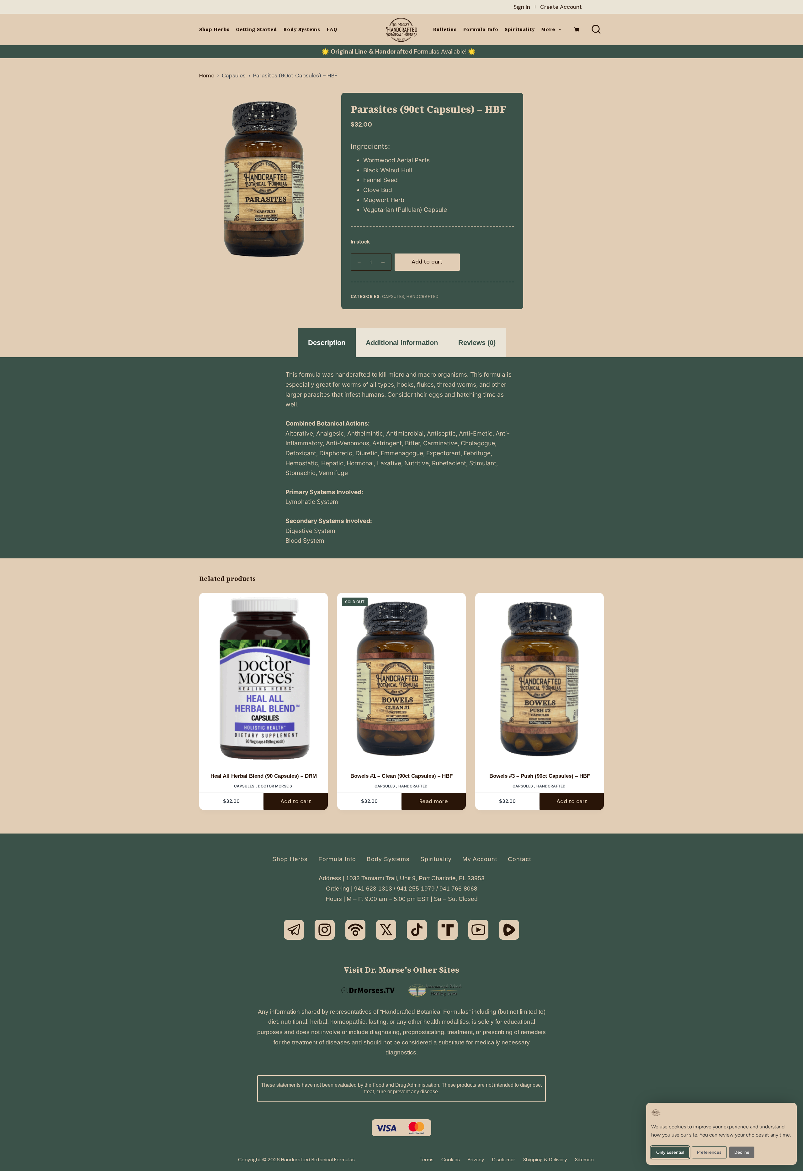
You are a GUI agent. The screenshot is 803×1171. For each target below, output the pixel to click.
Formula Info (480, 29)
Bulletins (445, 29)
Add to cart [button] (295, 801)
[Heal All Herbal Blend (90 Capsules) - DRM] (263, 678)
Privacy (476, 1160)
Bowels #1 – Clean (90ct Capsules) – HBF (401, 776)
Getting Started (256, 29)
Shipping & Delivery (545, 1160)
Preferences (709, 1152)
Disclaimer (503, 1160)
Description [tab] (326, 343)
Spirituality (520, 29)
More (548, 29)
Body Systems (301, 29)
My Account (479, 859)
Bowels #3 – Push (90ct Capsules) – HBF (539, 776)
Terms (426, 1160)
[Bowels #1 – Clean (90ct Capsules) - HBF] (401, 678)
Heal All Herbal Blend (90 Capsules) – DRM (263, 776)
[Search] (596, 29)
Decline (741, 1152)
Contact (519, 859)
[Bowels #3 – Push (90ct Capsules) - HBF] (539, 678)
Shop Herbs (214, 29)
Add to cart (427, 261)
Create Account (561, 6)
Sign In (521, 6)
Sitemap (584, 1160)
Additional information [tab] (402, 343)
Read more (433, 801)
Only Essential (670, 1152)
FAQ (332, 29)
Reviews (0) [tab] (477, 343)
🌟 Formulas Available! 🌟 (399, 51)
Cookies (450, 1160)
